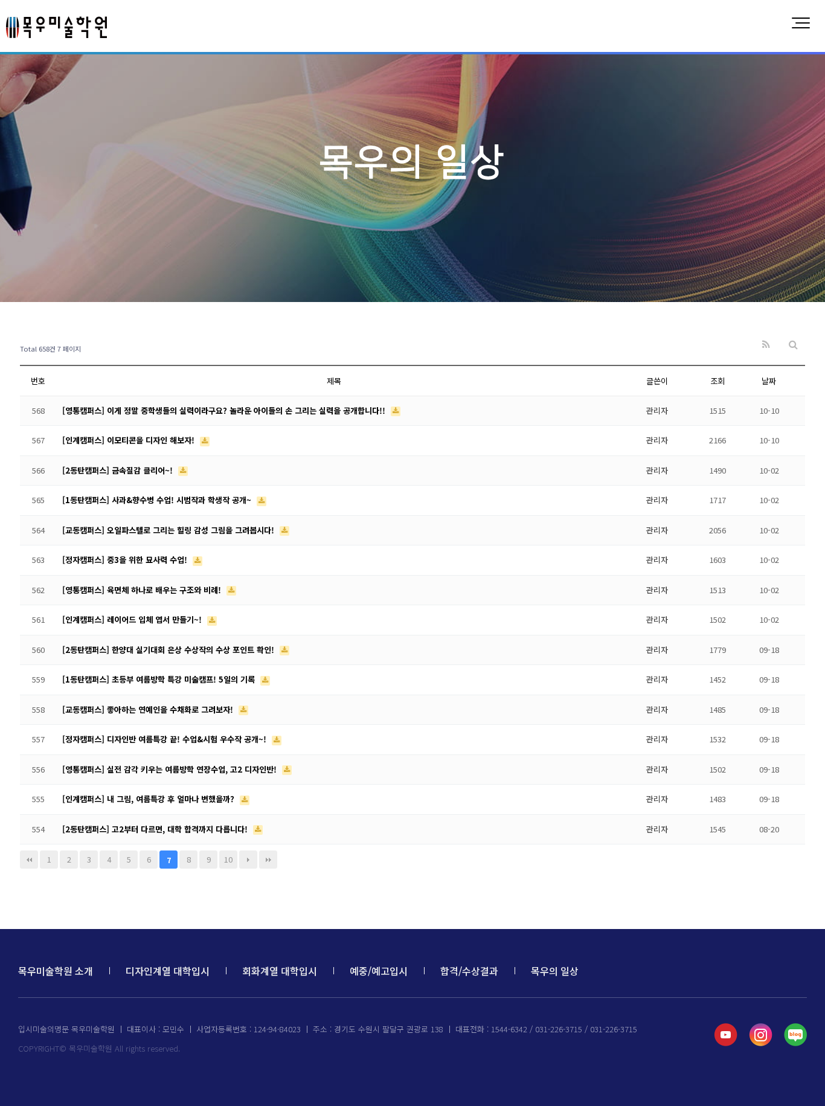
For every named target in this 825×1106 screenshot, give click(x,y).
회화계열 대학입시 (279, 970)
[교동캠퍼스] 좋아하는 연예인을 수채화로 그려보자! (149, 709)
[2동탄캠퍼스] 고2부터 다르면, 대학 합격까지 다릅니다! (156, 829)
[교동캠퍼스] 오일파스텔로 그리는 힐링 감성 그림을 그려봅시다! (169, 530)
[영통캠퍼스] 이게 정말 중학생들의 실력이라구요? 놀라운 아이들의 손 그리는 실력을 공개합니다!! (225, 410)
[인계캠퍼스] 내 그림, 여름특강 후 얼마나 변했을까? (149, 799)
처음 (29, 859)
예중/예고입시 (379, 970)
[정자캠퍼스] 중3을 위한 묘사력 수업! (126, 559)
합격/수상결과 (469, 970)
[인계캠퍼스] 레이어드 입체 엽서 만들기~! (133, 619)
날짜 (769, 381)
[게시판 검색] (793, 344)
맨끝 (268, 859)
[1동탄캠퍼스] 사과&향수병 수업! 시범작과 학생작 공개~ (158, 500)
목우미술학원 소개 (55, 970)
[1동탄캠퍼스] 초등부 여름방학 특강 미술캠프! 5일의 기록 (159, 679)
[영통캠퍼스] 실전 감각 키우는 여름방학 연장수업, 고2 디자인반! (170, 769)
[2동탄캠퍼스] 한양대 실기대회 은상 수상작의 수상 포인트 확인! (169, 649)
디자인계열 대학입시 (168, 970)
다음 (248, 859)
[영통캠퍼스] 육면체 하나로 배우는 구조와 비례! (142, 590)
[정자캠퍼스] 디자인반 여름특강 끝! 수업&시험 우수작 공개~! (165, 739)
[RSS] (766, 344)
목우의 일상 (555, 970)
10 (228, 859)
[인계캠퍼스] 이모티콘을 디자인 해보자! (129, 440)
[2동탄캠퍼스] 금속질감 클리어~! (118, 470)
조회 (717, 381)
